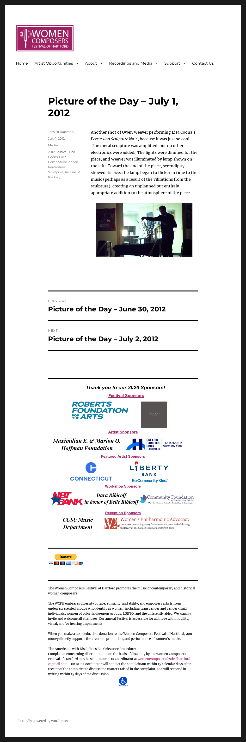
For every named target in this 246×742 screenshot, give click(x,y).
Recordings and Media (130, 63)
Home (22, 63)
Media (53, 145)
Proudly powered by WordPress (44, 721)
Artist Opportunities (54, 63)
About (91, 63)
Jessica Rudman (61, 132)
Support (172, 63)
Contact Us (203, 63)
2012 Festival (58, 152)
